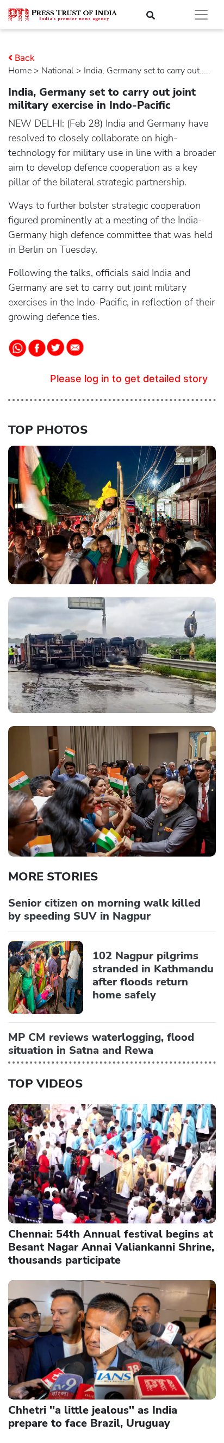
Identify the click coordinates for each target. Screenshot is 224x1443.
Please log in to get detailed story (129, 378)
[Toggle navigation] (201, 14)
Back (25, 57)
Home (20, 71)
